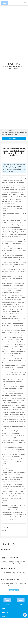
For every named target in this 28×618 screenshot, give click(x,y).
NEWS (11, 131)
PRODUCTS (5, 612)
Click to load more (14, 590)
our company (5, 549)
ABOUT (4, 608)
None (8, 527)
